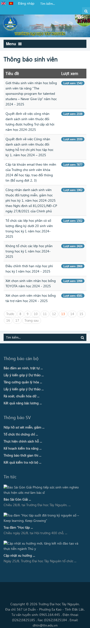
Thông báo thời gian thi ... (22, 455)
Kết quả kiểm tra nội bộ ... (22, 462)
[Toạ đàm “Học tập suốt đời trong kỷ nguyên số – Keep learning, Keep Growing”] (43, 518)
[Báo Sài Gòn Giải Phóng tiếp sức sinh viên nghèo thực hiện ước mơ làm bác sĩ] (43, 490)
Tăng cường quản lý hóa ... (23, 382)
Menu (11, 43)
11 (45, 313)
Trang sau (31, 320)
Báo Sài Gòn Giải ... (17, 499)
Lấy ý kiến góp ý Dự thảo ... (24, 375)
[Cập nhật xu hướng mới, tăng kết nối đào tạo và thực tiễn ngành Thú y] (43, 546)
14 (72, 313)
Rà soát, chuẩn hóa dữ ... (21, 396)
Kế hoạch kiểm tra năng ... (23, 448)
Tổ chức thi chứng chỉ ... (21, 434)
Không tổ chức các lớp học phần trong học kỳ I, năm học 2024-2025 (29, 251)
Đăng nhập (26, 3)
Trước (10, 313)
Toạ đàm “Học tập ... (18, 527)
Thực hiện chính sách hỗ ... (23, 441)
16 (8, 320)
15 (81, 313)
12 (54, 313)
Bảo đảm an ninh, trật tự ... (23, 368)
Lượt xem (69, 73)
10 (36, 313)
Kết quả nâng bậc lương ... (23, 403)
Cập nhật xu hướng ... (19, 555)
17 (17, 320)
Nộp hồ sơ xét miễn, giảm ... (24, 427)
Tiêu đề (12, 73)
